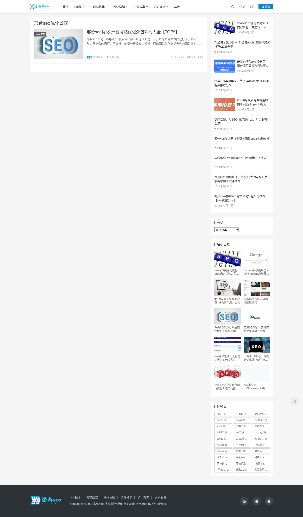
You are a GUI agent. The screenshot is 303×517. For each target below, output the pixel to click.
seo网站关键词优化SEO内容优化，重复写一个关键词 (253, 27)
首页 (65, 7)
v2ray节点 (243, 438)
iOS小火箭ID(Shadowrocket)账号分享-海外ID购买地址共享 (256, 386)
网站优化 (224, 463)
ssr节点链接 (243, 432)
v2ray (261, 432)
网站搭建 (99, 7)
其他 (177, 7)
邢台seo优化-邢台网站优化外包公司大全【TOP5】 (133, 32)
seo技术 (79, 7)
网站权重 (242, 463)
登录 (242, 7)
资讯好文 (159, 7)
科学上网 (261, 457)
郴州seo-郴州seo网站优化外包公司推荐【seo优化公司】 (239, 198)
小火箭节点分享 (224, 451)
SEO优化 (243, 413)
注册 (251, 7)
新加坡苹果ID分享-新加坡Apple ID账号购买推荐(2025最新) (242, 44)
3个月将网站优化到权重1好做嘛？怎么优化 (227, 300)
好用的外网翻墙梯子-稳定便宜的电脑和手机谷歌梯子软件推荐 (240, 179)
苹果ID (223, 469)
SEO (223, 413)
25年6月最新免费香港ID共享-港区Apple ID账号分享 (253, 104)
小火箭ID (224, 445)
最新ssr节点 (262, 451)
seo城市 (40, 34)
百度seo (242, 457)
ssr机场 (261, 420)
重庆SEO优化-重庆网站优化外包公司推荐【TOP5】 (227, 329)
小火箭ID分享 (243, 445)
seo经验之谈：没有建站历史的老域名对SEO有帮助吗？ (227, 357)
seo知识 (242, 420)
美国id (261, 463)
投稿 (267, 6)
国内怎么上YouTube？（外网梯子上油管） (241, 158)
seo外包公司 (224, 420)
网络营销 (119, 7)
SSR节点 (243, 426)
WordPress (159, 504)
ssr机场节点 (224, 426)
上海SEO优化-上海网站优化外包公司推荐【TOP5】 (256, 357)
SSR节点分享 (262, 426)
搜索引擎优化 (243, 451)
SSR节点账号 (224, 432)
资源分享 (139, 7)
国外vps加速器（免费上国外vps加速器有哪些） (242, 140)
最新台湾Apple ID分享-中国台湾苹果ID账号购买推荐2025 (253, 65)
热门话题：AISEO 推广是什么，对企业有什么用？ (242, 121)
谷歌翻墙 (261, 469)
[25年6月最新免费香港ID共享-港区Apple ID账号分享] (224, 100)
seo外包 (262, 413)
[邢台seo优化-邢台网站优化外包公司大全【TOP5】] (58, 44)
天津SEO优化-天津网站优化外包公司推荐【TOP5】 (256, 329)
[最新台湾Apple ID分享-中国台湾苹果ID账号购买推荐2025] (224, 62)
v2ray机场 (224, 438)
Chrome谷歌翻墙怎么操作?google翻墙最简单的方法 (256, 271)
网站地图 (129, 504)
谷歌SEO (243, 469)
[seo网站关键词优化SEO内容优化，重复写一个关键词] (224, 23)
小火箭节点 (262, 445)
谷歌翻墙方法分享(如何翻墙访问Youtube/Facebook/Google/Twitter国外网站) (256, 300)
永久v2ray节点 (224, 457)
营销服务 (160, 497)
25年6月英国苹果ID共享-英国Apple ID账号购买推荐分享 (241, 83)
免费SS (261, 438)
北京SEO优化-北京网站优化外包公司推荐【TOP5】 (227, 386)
